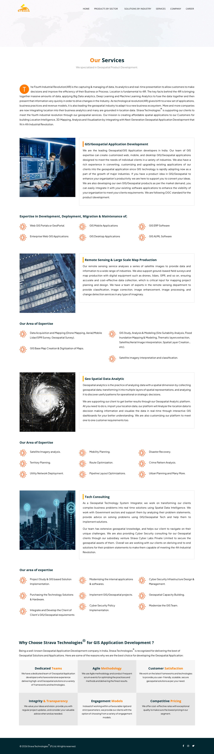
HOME (86, 8)
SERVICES (161, 8)
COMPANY (175, 8)
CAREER (190, 8)
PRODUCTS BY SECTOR (106, 8)
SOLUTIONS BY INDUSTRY (137, 8)
